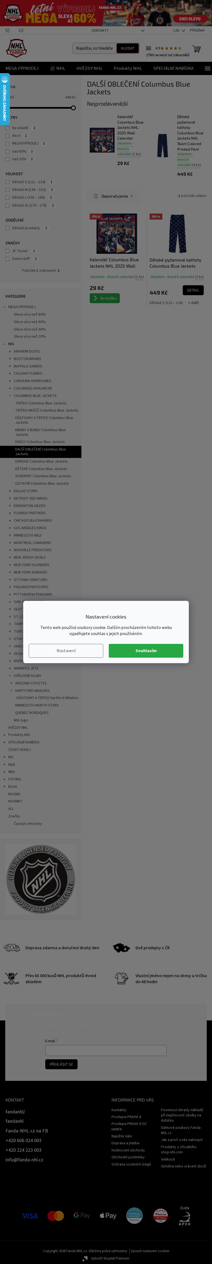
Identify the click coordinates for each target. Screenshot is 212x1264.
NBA (11, 772)
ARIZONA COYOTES (31, 683)
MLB (11, 764)
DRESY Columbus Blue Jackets (40, 442)
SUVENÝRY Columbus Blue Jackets (43, 476)
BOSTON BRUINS (27, 359)
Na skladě (23, 128)
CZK (176, 30)
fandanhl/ (15, 1111)
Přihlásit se (61, 1064)
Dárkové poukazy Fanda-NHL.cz (181, 1130)
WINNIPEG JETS (26, 668)
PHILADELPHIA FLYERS (31, 587)
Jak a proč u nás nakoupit (182, 1140)
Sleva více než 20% (30, 336)
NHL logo (21, 720)
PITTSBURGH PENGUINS (33, 594)
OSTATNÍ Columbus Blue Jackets (42, 483)
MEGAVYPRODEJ (28, 143)
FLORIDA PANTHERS (30, 513)
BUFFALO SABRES (28, 366)
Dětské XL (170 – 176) (33, 205)
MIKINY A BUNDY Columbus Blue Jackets (40, 432)
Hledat (127, 48)
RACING (14, 794)
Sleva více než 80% (30, 314)
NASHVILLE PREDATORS (33, 550)
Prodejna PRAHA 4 (126, 1117)
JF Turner (23, 251)
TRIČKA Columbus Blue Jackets (41, 403)
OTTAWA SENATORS (30, 580)
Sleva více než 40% (30, 329)
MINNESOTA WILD (28, 535)
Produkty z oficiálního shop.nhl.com (179, 1149)
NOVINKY (15, 801)
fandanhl (14, 1121)
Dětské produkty (29, 228)
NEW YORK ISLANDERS (31, 565)
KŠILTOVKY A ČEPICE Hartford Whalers (47, 698)
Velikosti (168, 1159)
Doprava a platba (125, 1143)
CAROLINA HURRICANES (32, 381)
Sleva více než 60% (30, 322)
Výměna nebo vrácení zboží (183, 1166)
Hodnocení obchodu (128, 1150)
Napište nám (122, 1136)
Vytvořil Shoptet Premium (110, 1258)
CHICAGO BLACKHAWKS (33, 520)
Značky (14, 816)
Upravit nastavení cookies (150, 1251)
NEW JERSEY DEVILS (30, 557)
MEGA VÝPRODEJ (22, 307)
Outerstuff (24, 259)
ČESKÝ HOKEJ (19, 750)
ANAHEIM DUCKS (27, 351)
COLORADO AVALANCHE (33, 388)
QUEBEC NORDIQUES (32, 713)
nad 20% (22, 159)
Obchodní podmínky (128, 1157)
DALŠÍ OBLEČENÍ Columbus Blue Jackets (40, 452)
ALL (11, 809)
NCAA (12, 787)
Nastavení (66, 651)
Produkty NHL (19, 735)
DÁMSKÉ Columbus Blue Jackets (41, 461)
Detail (193, 290)
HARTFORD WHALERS (32, 691)
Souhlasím (146, 651)
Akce (19, 135)
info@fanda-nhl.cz (24, 1159)
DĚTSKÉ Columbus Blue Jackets (41, 469)
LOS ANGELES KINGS (30, 528)
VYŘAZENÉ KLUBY (27, 676)
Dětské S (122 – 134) (32, 182)
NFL (11, 757)
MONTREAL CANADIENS (32, 543)
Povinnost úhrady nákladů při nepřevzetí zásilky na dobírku (182, 1115)
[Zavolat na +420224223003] (12, 30)
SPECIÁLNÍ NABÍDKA (23, 742)
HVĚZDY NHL (18, 727)
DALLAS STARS (26, 491)
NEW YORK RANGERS (30, 572)
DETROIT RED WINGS (30, 498)
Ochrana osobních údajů (131, 1164)
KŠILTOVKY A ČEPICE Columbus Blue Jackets (44, 420)
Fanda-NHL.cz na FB (27, 1130)
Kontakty (100, 30)
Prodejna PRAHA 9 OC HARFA (129, 1126)
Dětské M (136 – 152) (32, 190)
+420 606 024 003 (23, 1140)
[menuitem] (22, 68)
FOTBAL (15, 779)
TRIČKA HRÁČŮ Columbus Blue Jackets (46, 410)
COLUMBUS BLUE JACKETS (35, 396)
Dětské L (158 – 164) (32, 197)
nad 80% (22, 151)
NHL (11, 344)
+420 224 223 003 (23, 1150)
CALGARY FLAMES (28, 373)
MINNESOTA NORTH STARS (37, 705)
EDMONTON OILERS (30, 506)
